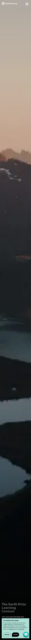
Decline (7, 634)
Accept (16, 634)
